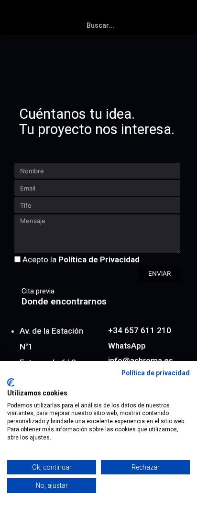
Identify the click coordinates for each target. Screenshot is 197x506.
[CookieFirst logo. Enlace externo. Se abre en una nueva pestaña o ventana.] (10, 382)
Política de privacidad (155, 373)
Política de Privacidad (99, 259)
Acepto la (81, 259)
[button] (185, 13)
